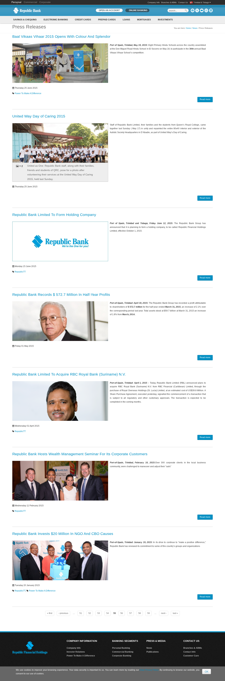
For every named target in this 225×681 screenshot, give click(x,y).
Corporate (45, 2)
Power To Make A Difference (28, 93)
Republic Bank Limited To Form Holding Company (54, 215)
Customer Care (191, 655)
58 (139, 613)
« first (49, 613)
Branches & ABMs (169, 2)
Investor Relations (76, 652)
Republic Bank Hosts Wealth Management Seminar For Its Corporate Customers (79, 454)
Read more (205, 99)
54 (107, 613)
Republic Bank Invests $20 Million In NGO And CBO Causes (62, 534)
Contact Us (183, 2)
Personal (16, 2)
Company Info (154, 2)
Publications (152, 652)
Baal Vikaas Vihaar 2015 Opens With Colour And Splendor (61, 36)
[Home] (27, 10)
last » (175, 613)
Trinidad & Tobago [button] (202, 2)
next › (163, 613)
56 (121, 613)
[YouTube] (202, 10)
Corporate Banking (121, 655)
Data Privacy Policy (149, 670)
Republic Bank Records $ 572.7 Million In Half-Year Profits (61, 294)
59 (148, 613)
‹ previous (63, 613)
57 (130, 613)
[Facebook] (192, 10)
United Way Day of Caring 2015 (38, 116)
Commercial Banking (122, 652)
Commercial (30, 2)
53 (98, 613)
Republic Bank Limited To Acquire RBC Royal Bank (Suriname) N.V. (69, 374)
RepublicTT (20, 272)
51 (80, 613)
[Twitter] (197, 10)
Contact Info (189, 652)
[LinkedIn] (211, 10)
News (194, 28)
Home (188, 28)
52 (89, 613)
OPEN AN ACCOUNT (109, 10)
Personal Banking (121, 648)
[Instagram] (206, 10)
